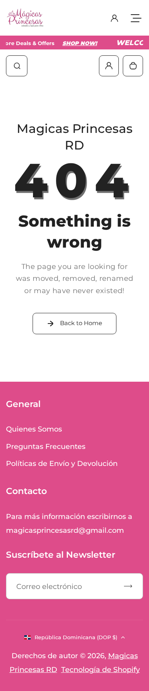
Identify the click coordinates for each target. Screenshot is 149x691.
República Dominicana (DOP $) (76, 637)
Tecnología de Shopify (100, 669)
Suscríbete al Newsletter (60, 554)
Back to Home (81, 323)
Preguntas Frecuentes (45, 446)
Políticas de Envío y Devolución (62, 463)
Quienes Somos (34, 429)
